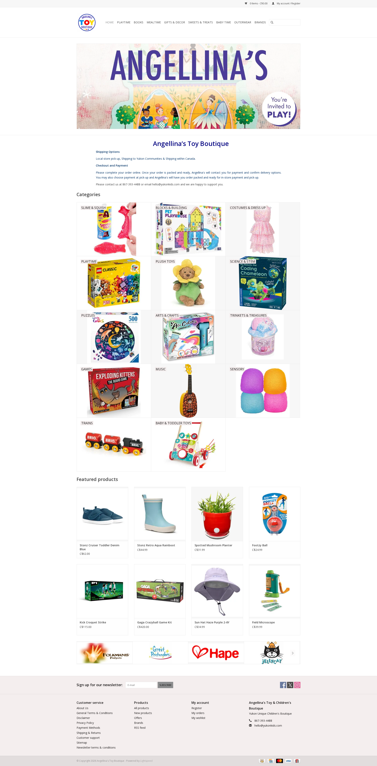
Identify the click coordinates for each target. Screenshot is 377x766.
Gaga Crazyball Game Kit (154, 622)
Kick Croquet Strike (93, 622)
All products (141, 708)
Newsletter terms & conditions (96, 747)
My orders (197, 713)
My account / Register (288, 3)
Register (196, 708)
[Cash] (261, 760)
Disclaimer (83, 718)
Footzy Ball (259, 545)
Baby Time (223, 22)
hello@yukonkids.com (268, 725)
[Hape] (160, 652)
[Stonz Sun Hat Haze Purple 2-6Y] (217, 591)
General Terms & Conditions (95, 713)
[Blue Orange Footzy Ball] (275, 514)
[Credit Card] (270, 760)
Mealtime (154, 22)
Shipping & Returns (89, 733)
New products (143, 713)
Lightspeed (146, 760)
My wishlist (198, 718)
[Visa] (288, 760)
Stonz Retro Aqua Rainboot (156, 545)
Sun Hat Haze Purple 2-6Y (212, 622)
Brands (260, 22)
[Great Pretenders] (104, 652)
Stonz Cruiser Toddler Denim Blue (99, 547)
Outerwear (242, 22)
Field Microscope (263, 622)
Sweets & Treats (200, 22)
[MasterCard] (279, 760)
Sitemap (82, 742)
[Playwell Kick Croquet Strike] (102, 591)
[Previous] (84, 653)
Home (109, 22)
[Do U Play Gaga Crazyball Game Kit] (160, 591)
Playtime (123, 22)
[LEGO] (272, 652)
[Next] (292, 653)
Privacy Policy (85, 723)
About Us (82, 708)
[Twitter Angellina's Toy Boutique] (290, 685)
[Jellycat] (216, 652)
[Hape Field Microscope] (275, 591)
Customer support (88, 738)
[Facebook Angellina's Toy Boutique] (283, 685)
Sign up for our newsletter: (100, 685)
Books (138, 22)
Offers (138, 718)
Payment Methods (88, 728)
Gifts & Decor (174, 22)
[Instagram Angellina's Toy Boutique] (297, 685)
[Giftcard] (296, 760)
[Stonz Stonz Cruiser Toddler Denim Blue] (102, 514)
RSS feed (139, 728)
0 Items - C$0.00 (258, 3)
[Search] (272, 22)
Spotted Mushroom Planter (213, 545)
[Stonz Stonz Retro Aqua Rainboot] (160, 514)
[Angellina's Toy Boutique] (87, 22)
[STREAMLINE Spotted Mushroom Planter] (217, 514)
